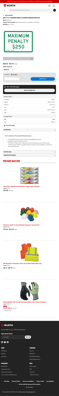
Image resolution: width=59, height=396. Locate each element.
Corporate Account (5, 369)
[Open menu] (4, 10)
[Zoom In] (32, 59)
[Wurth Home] (9, 5)
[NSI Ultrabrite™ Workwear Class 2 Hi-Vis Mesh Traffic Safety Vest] (29, 252)
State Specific (9, 15)
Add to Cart (42, 79)
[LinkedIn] (2, 342)
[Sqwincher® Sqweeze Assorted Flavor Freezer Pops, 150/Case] (29, 175)
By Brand (3, 353)
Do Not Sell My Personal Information (29, 384)
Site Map (6, 381)
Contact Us (32, 372)
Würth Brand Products (35, 356)
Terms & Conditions (28, 381)
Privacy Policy (16, 381)
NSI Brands (32, 353)
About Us (32, 351)
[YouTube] (5, 342)
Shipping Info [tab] (7, 152)
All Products (4, 351)
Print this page (10, 125)
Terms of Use (40, 381)
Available (15, 74)
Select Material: (7, 66)
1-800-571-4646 (34, 374)
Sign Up (28, 337)
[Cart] (53, 5)
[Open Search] (54, 10)
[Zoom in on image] (18, 41)
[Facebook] (8, 342)
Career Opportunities (35, 359)
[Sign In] (49, 5)
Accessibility (50, 381)
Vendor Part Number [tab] (10, 155)
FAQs (31, 369)
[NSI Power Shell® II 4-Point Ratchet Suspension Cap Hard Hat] (29, 214)
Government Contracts (6, 372)
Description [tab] (7, 130)
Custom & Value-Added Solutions (9, 374)
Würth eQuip (4, 366)
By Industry (3, 356)
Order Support (33, 366)
